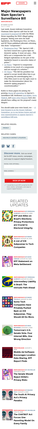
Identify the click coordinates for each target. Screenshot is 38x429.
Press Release (19, 348)
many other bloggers (19, 98)
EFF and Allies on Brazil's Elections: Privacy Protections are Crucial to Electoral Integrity (24, 222)
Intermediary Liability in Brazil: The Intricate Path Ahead (25, 284)
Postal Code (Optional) (11, 163)
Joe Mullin (31, 370)
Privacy (6, 128)
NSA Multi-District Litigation (14, 138)
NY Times (8, 72)
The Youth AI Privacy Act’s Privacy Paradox (24, 397)
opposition (20, 93)
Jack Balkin (27, 95)
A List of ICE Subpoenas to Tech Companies (24, 244)
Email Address (9, 171)
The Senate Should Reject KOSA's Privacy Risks (23, 377)
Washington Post (11, 48)
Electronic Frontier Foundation (6, 3)
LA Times (7, 65)
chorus (10, 93)
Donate (22, 3)
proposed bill (16, 34)
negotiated (5, 34)
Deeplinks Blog (19, 211)
